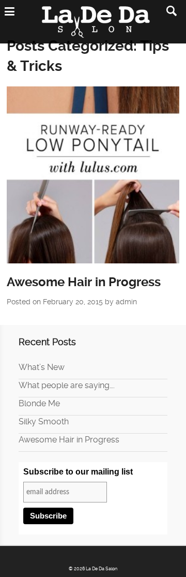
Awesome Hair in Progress (84, 282)
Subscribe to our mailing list (78, 471)
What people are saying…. (67, 385)
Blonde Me (39, 403)
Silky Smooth (44, 421)
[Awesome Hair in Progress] (93, 174)
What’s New (42, 367)
